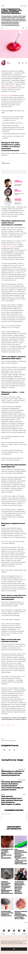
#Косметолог (6, 740)
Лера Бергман (18, 190)
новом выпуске (6, 95)
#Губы (2, 740)
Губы (2, 28)
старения (14, 291)
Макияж (2, 5)
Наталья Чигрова (18, 199)
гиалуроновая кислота (7, 246)
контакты (3, 933)
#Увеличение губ (13, 740)
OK (14, 949)
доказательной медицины (8, 85)
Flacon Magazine (9, 63)
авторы (13, 933)
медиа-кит (25, 933)
